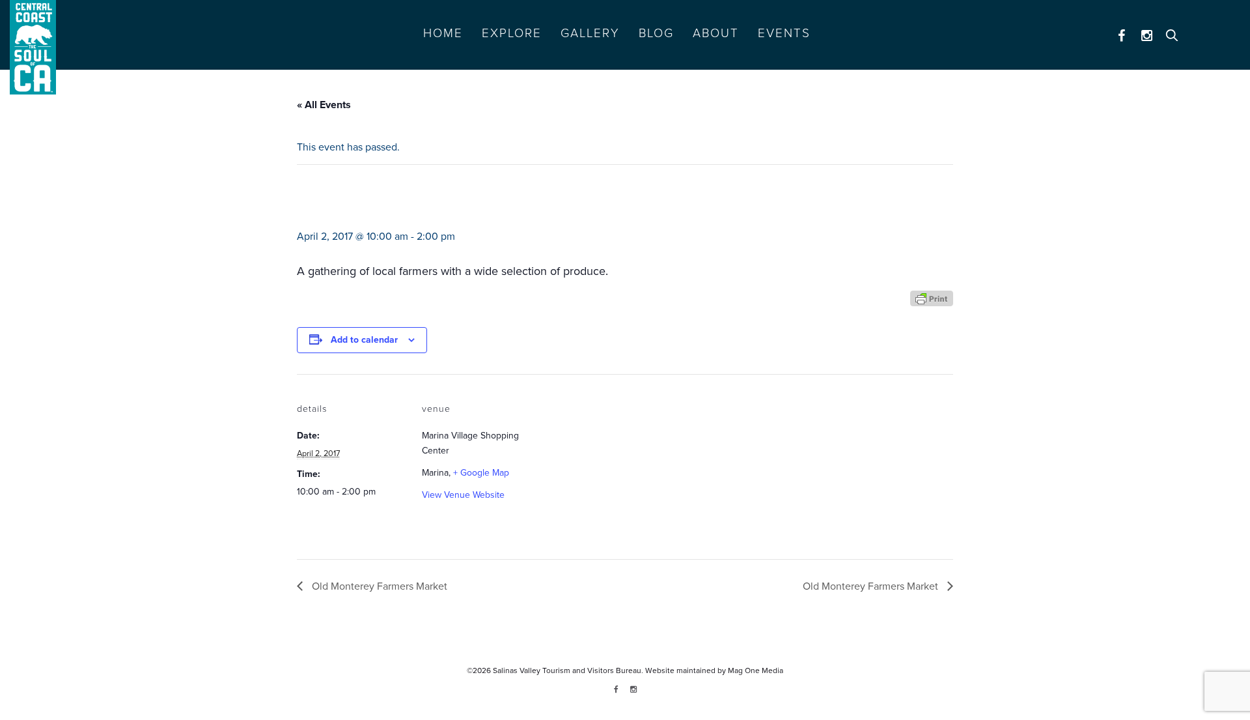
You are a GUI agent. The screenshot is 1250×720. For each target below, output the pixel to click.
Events (784, 33)
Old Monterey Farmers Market (378, 586)
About (716, 33)
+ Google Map (481, 472)
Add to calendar (364, 339)
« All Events (324, 104)
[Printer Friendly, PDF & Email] (931, 297)
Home (443, 33)
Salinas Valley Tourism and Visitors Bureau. (567, 670)
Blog (656, 33)
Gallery (590, 33)
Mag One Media (755, 670)
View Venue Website (463, 494)
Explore (512, 33)
